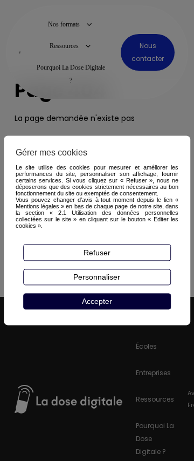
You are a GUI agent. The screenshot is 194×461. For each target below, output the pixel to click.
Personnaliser (96, 277)
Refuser (97, 252)
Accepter (97, 301)
